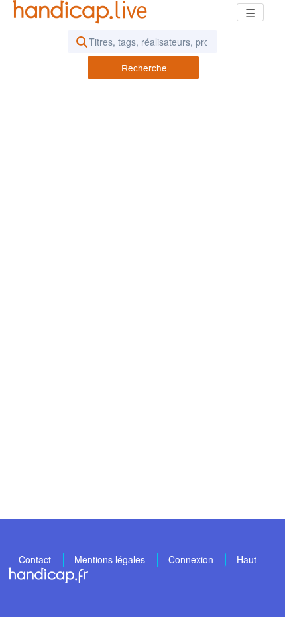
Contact (35, 559)
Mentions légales (109, 559)
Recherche (144, 67)
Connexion (190, 559)
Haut (246, 559)
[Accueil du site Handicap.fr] (48, 575)
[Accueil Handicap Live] (83, 12)
